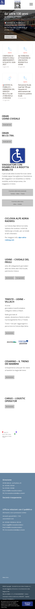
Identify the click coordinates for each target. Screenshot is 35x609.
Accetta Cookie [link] (27, 604)
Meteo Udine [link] (5, 577)
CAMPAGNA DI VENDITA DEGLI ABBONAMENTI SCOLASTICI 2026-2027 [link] (9, 60)
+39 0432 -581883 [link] (9, 488)
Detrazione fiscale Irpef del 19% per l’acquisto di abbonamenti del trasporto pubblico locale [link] (25, 90)
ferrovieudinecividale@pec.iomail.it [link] (15, 493)
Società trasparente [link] (12, 497)
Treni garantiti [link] (20, 278)
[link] (2, 2)
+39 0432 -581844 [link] (9, 485)
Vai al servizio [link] (9, 278)
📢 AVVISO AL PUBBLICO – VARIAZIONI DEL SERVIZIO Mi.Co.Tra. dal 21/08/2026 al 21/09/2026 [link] (15, 26)
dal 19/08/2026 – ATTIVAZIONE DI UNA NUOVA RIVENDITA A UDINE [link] (24, 60)
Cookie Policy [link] (4, 607)
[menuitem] (30, 4)
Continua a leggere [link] (10, 37)
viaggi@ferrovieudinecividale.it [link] (14, 525)
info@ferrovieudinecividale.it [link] (14, 491)
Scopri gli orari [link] (7, 125)
